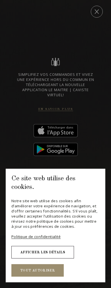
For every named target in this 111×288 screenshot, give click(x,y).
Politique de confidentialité (36, 236)
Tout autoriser (37, 270)
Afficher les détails (42, 252)
